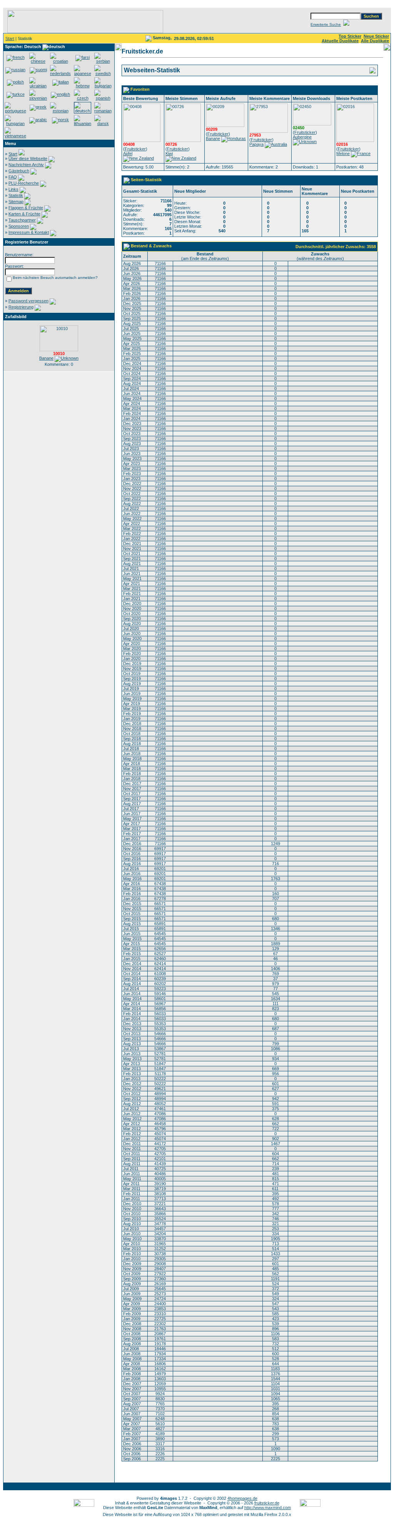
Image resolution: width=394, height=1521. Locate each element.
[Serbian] (103, 61)
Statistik (15, 195)
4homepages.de (242, 1498)
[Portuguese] (15, 110)
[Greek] (38, 107)
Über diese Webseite (27, 158)
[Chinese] (38, 61)
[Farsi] (82, 57)
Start (9, 38)
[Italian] (60, 82)
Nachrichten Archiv (26, 164)
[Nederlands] (60, 73)
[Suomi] (38, 69)
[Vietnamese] (15, 135)
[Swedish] (103, 73)
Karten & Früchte (24, 214)
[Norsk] (60, 119)
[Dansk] (103, 123)
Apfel (127, 153)
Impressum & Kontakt (28, 232)
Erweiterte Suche (326, 24)
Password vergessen (28, 301)
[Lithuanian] (82, 123)
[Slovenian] (38, 98)
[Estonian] (60, 110)
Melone (343, 153)
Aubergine (302, 137)
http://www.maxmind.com (267, 1507)
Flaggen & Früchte (25, 207)
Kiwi (169, 153)
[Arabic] (38, 119)
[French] (16, 57)
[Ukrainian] (38, 85)
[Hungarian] (15, 123)
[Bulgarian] (103, 85)
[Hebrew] (82, 85)
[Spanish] (103, 98)
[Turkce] (16, 94)
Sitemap (15, 201)
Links (13, 189)
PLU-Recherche (23, 183)
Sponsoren (18, 226)
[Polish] (15, 82)
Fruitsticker (135, 149)
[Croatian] (60, 61)
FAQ (12, 177)
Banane (46, 358)
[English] (60, 94)
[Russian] (15, 69)
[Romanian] (103, 110)
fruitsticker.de (266, 1503)
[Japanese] (82, 73)
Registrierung (20, 307)
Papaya (256, 144)
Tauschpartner (22, 220)
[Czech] (82, 98)
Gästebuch (18, 170)
